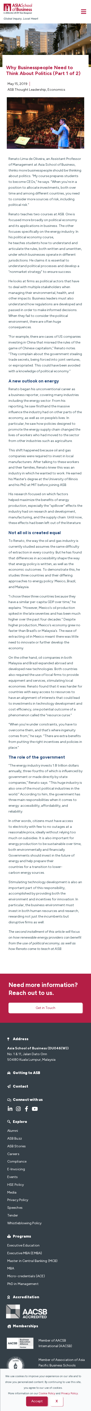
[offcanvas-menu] (83, 12)
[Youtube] (34, 1109)
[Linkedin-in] (10, 1109)
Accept (37, 1401)
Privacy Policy (69, 1393)
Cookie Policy (47, 1393)
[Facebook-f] (26, 1109)
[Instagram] (18, 1109)
